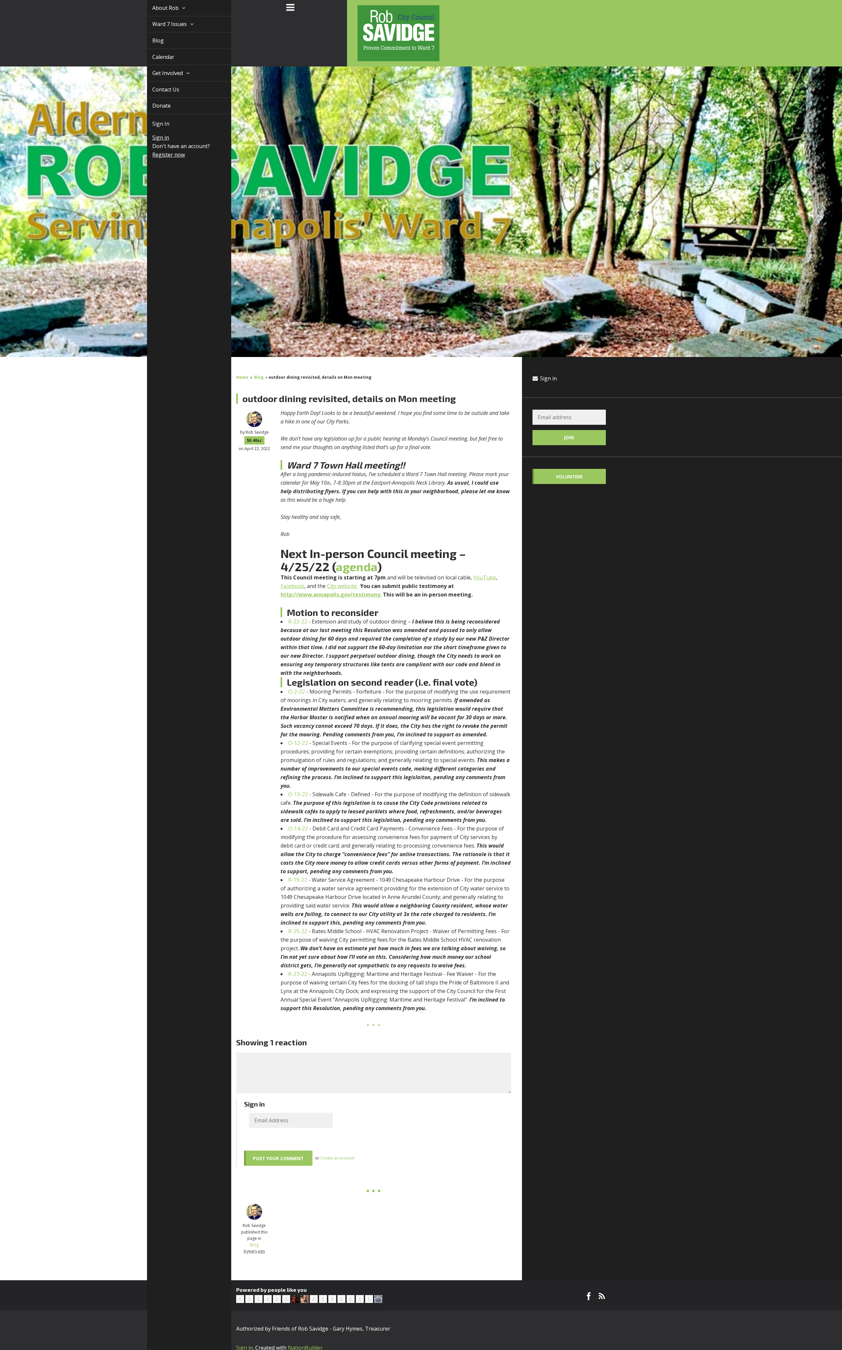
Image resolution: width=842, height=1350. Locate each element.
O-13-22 (298, 794)
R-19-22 (297, 879)
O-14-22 (298, 828)
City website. (342, 586)
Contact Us (158, 89)
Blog (150, 40)
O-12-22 (298, 743)
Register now (161, 154)
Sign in (153, 137)
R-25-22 (297, 931)
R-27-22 (297, 974)
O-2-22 (296, 691)
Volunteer (569, 476)
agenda (356, 566)
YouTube (484, 577)
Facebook (292, 586)
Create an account (337, 1158)
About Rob (158, 8)
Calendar (156, 57)
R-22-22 (297, 621)
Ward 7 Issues (163, 24)
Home (242, 377)
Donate (154, 105)
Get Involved (161, 73)
